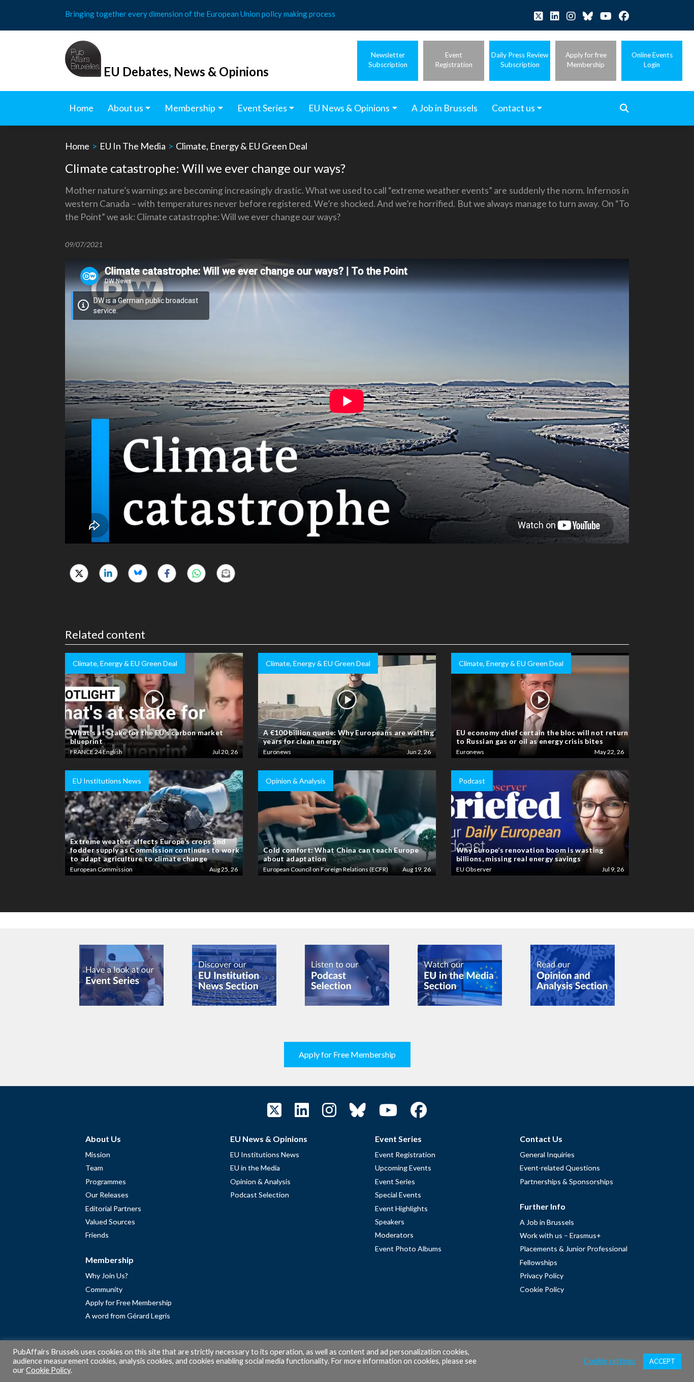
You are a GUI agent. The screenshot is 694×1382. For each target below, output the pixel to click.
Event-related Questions (560, 1167)
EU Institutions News (264, 1154)
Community (103, 1289)
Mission (97, 1154)
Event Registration (405, 1154)
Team (94, 1167)
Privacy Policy (541, 1275)
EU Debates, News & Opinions (186, 71)
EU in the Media (255, 1167)
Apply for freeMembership (586, 60)
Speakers (389, 1221)
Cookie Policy (542, 1289)
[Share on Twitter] (79, 573)
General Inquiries (547, 1154)
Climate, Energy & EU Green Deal (241, 146)
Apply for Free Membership (347, 1054)
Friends (97, 1234)
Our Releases (107, 1194)
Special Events (398, 1194)
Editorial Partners (113, 1208)
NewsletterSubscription (387, 60)
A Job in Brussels (547, 1222)
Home (77, 146)
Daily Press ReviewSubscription (519, 60)
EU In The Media (133, 146)
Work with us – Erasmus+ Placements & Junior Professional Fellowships (573, 1249)
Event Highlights (401, 1208)
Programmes (105, 1181)
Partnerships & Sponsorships (566, 1181)
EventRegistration (453, 60)
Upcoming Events (403, 1167)
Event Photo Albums (408, 1248)
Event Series (395, 1181)
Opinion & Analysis (260, 1181)
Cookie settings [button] (610, 1361)
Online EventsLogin (652, 60)
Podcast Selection (259, 1194)
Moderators (394, 1234)
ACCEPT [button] (662, 1361)
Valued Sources (110, 1221)
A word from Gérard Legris (127, 1315)
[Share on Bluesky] (137, 573)
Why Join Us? (106, 1275)
